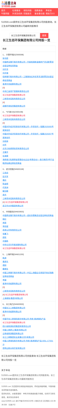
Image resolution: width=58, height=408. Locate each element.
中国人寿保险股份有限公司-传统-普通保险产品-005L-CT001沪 (28, 343)
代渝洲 (5, 187)
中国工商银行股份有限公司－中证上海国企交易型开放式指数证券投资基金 (28, 274)
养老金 (49, 10)
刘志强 (5, 73)
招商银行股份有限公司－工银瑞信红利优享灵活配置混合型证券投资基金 (28, 78)
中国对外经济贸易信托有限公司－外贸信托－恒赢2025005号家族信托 (28, 128)
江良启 (5, 173)
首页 (3, 10)
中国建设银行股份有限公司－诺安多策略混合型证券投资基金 (28, 215)
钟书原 (5, 58)
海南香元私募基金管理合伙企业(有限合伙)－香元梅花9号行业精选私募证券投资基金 (28, 161)
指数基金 (39, 10)
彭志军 (5, 176)
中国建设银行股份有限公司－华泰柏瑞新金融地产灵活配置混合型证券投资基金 (28, 64)
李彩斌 (5, 226)
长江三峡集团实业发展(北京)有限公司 (18, 337)
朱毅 (4, 223)
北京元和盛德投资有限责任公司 (16, 148)
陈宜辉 (5, 184)
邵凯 (4, 237)
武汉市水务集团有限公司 (13, 206)
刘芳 (4, 145)
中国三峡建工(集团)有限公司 (15, 330)
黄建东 (5, 262)
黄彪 (4, 180)
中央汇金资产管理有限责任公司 (16, 91)
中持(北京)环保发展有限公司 (15, 245)
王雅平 (5, 152)
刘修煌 (5, 141)
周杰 (4, 195)
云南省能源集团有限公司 (13, 333)
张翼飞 (5, 234)
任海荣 (5, 156)
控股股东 (27, 13)
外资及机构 (17, 13)
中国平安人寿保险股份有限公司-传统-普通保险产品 (24, 319)
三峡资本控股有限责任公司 (14, 99)
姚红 (4, 219)
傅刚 (4, 265)
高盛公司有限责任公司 (12, 230)
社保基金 (16, 10)
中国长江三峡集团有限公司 (14, 308)
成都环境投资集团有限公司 (14, 106)
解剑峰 (5, 191)
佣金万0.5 (50, 13)
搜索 (44, 35)
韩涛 (4, 258)
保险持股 (27, 10)
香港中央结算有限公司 (12, 84)
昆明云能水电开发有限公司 (14, 348)
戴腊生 (5, 269)
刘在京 (5, 69)
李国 (4, 280)
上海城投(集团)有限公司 (13, 298)
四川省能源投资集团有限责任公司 (17, 326)
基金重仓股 (40, 13)
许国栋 (5, 241)
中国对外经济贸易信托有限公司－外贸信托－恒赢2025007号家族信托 (28, 136)
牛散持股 (5, 13)
